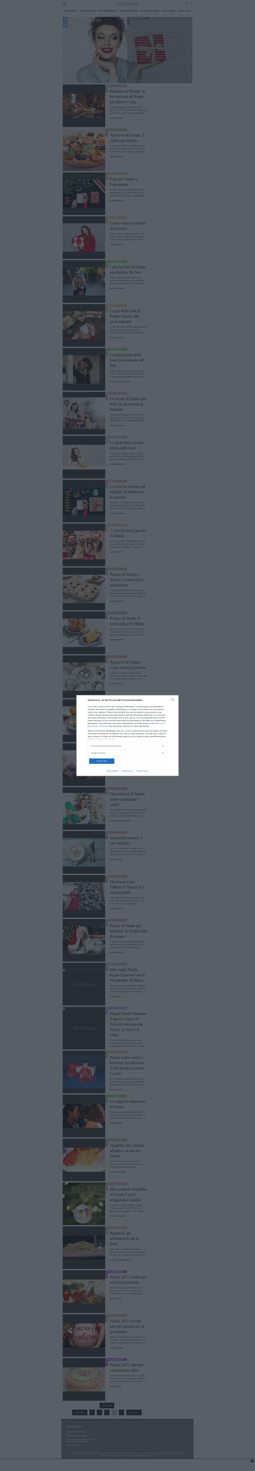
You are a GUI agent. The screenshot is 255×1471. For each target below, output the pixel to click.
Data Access (127, 771)
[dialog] (127, 735)
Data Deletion (112, 771)
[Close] (173, 700)
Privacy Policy (142, 771)
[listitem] (127, 746)
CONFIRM (101, 761)
